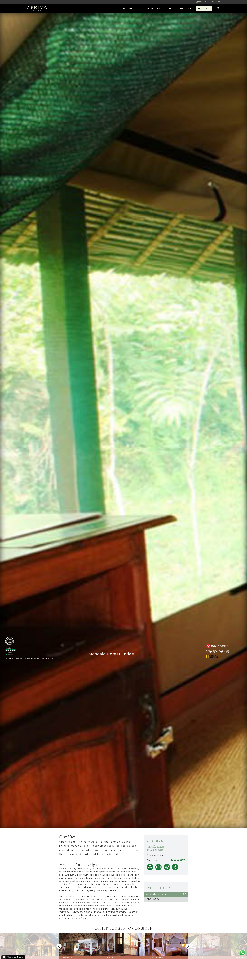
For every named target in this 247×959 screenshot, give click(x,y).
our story (184, 8)
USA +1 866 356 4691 (214, 2)
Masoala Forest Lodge (166, 894)
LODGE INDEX (152, 899)
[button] (59, 946)
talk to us (204, 8)
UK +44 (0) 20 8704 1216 (198, 2)
